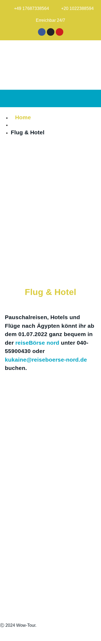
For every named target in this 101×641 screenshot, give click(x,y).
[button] (93, 98)
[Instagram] (50, 32)
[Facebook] (42, 32)
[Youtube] (59, 32)
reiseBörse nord (37, 343)
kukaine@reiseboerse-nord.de (46, 359)
